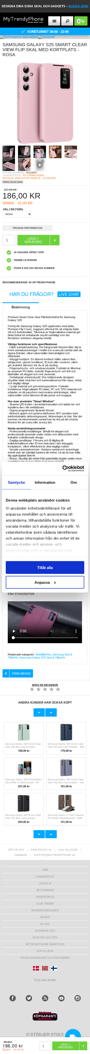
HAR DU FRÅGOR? (44, 294)
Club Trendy (45, 903)
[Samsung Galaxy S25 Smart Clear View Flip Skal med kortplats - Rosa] (44, 144)
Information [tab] (45, 482)
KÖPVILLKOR (45, 951)
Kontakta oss (45, 930)
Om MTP (45, 917)
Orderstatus (45, 897)
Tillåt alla (45, 567)
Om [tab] (73, 482)
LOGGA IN (45, 883)
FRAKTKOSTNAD (12, 181)
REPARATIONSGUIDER (45, 910)
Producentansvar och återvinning (45, 958)
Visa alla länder (45, 979)
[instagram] (77, 998)
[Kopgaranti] (45, 1019)
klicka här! (78, 6)
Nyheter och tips (45, 937)
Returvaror (45, 890)
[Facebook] (13, 998)
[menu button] (54, 21)
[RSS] (45, 998)
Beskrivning (21, 307)
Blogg (45, 924)
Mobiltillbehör (43, 654)
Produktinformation (27, 228)
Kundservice (45, 876)
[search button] (67, 21)
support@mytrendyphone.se (55, 855)
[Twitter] (29, 998)
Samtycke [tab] (16, 482)
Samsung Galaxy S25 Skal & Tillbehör (42, 657)
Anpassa (42, 582)
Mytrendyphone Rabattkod (45, 944)
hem (45, 870)
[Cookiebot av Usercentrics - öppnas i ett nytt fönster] (63, 468)
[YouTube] (61, 998)
